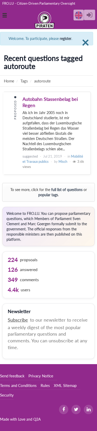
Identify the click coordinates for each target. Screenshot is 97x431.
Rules (45, 385)
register (65, 38)
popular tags (48, 195)
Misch (62, 161)
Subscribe (18, 320)
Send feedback (12, 375)
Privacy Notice (40, 375)
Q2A (37, 419)
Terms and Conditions (18, 385)
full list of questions (67, 189)
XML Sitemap (65, 385)
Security (7, 395)
